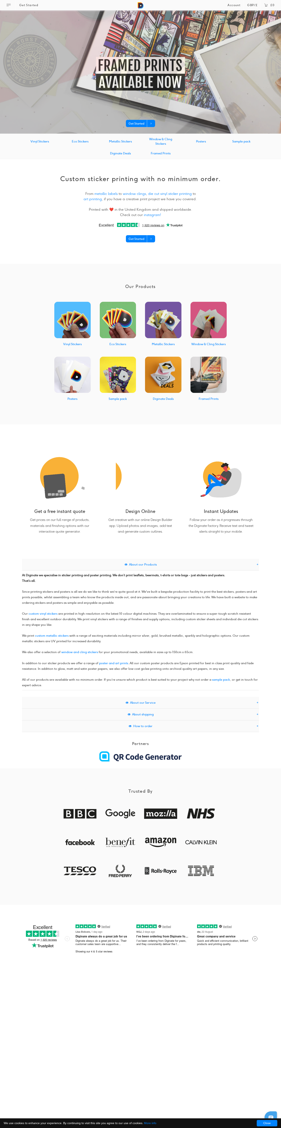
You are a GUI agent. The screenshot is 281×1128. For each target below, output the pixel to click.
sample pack (221, 679)
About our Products (142, 564)
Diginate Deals (120, 153)
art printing (93, 199)
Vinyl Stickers (39, 141)
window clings (134, 194)
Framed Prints (161, 153)
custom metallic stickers (52, 635)
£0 (272, 5)
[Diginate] (140, 7)
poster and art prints (113, 663)
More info (150, 1123)
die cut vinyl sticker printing (170, 194)
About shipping (142, 714)
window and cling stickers (79, 652)
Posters (201, 141)
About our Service (142, 703)
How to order (142, 726)
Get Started (28, 5)
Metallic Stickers (120, 141)
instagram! (152, 215)
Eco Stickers (80, 141)
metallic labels (106, 194)
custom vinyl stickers (43, 613)
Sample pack (241, 141)
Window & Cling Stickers (160, 141)
